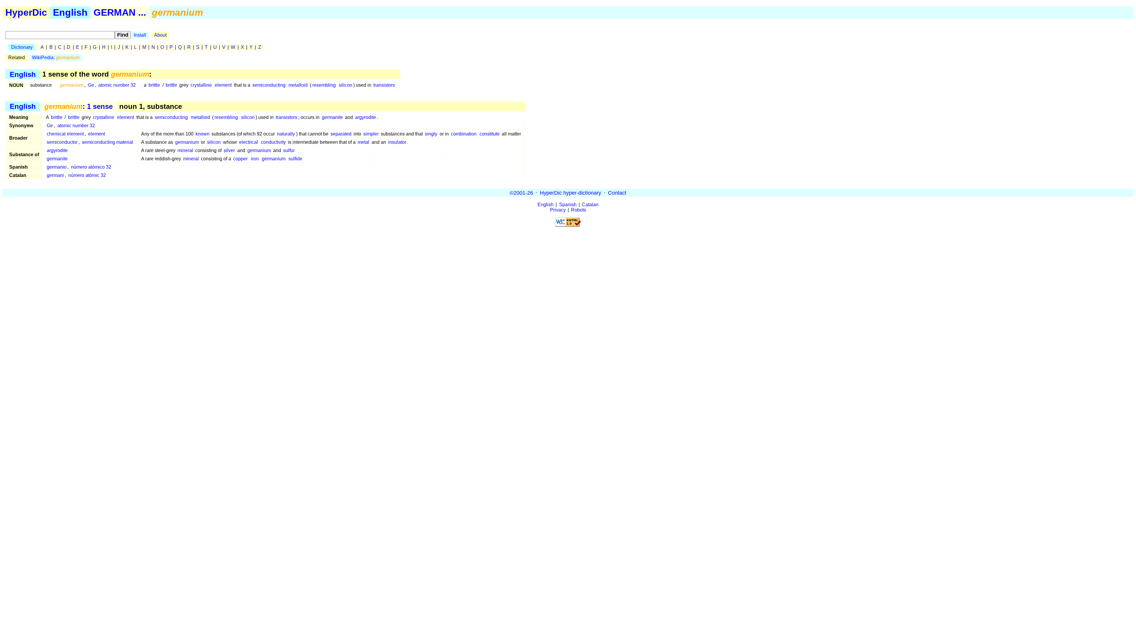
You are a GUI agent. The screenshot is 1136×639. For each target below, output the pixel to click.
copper (240, 158)
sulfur (289, 150)
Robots (578, 209)
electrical (248, 142)
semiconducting (268, 85)
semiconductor (62, 142)
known (202, 133)
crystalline (201, 85)
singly (431, 133)
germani (55, 175)
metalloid (298, 85)
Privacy (558, 209)
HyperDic (26, 12)
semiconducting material (107, 142)
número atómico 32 (91, 167)
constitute (490, 133)
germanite (332, 117)
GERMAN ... (119, 12)
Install (140, 35)
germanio (57, 167)
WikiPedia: (56, 57)
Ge (91, 85)
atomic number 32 (117, 85)
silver (229, 150)
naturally (286, 133)
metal (363, 142)
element (223, 85)
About (160, 35)
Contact (617, 193)
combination (464, 133)
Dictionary (22, 47)
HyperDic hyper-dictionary (570, 193)
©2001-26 (521, 193)
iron (255, 158)
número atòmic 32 (87, 175)
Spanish (568, 204)
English (70, 12)
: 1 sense (78, 106)
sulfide (295, 158)
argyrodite (365, 117)
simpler (371, 133)
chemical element (65, 133)
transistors (384, 85)
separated (340, 133)
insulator (397, 142)
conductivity (273, 142)
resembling (324, 85)
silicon (345, 85)
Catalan (590, 204)
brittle (154, 85)
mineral (185, 150)
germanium (187, 142)
